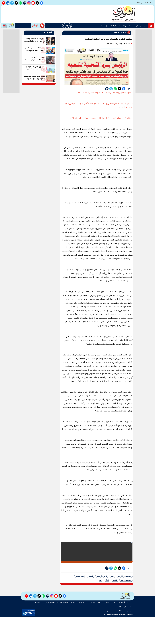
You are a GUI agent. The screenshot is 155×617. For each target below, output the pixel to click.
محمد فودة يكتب (126, 580)
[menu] (69, 25)
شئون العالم (64, 602)
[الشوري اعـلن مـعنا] (38, 25)
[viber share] (111, 88)
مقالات (119, 606)
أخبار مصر (143, 26)
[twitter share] (119, 88)
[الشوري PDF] (8, 25)
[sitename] (125, 596)
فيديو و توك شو (39, 602)
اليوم (100, 580)
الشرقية (115, 580)
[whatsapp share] (115, 88)
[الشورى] (124, 14)
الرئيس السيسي (80, 576)
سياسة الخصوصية (118, 611)
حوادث (135, 26)
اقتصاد (91, 26)
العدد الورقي (128, 606)
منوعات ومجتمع (52, 602)
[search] (64, 25)
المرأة (107, 580)
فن (107, 26)
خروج (105, 576)
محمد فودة (127, 576)
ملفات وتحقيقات (125, 26)
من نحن (129, 611)
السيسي (90, 576)
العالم (98, 576)
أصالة (112, 576)
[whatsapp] (106, 88)
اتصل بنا (107, 611)
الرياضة (113, 26)
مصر (118, 576)
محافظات (99, 26)
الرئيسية (129, 602)
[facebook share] (123, 88)
